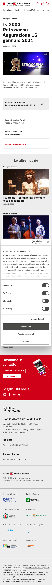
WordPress (37, 581)
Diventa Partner (11, 134)
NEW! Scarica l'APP (12, 376)
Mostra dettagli (37, 319)
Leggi (43, 104)
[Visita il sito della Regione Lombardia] (36, 502)
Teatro (17, 10)
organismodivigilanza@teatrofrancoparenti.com (20, 579)
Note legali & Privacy (10, 572)
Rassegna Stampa (10, 18)
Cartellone (7, 10)
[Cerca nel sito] (37, 3)
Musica (46, 10)
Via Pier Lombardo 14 (12, 444)
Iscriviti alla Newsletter (14, 144)
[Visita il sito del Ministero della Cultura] (12, 502)
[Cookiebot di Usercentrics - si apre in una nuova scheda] (32, 242)
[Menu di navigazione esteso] (4, 4)
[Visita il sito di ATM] (36, 548)
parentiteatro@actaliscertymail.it (37, 568)
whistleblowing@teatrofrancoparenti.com (18, 577)
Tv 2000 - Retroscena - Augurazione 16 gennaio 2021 (20, 104)
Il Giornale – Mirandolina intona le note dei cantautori (24, 199)
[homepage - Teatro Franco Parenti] (20, 3)
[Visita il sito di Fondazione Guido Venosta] (36, 532)
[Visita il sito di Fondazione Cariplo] (12, 548)
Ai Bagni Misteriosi (32, 10)
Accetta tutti (26, 327)
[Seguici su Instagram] (5, 394)
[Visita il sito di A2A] (12, 532)
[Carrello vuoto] (47, 4)
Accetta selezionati (26, 334)
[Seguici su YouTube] (14, 394)
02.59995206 (11, 411)
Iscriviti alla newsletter (14, 371)
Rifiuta (26, 341)
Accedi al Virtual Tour (14, 123)
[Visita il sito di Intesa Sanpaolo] (36, 517)
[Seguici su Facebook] (9, 394)
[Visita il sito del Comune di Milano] (12, 517)
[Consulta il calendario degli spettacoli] (43, 4)
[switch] (45, 293)
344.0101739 (20, 459)
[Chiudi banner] (48, 242)
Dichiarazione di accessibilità (34, 574)
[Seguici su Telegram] (19, 394)
